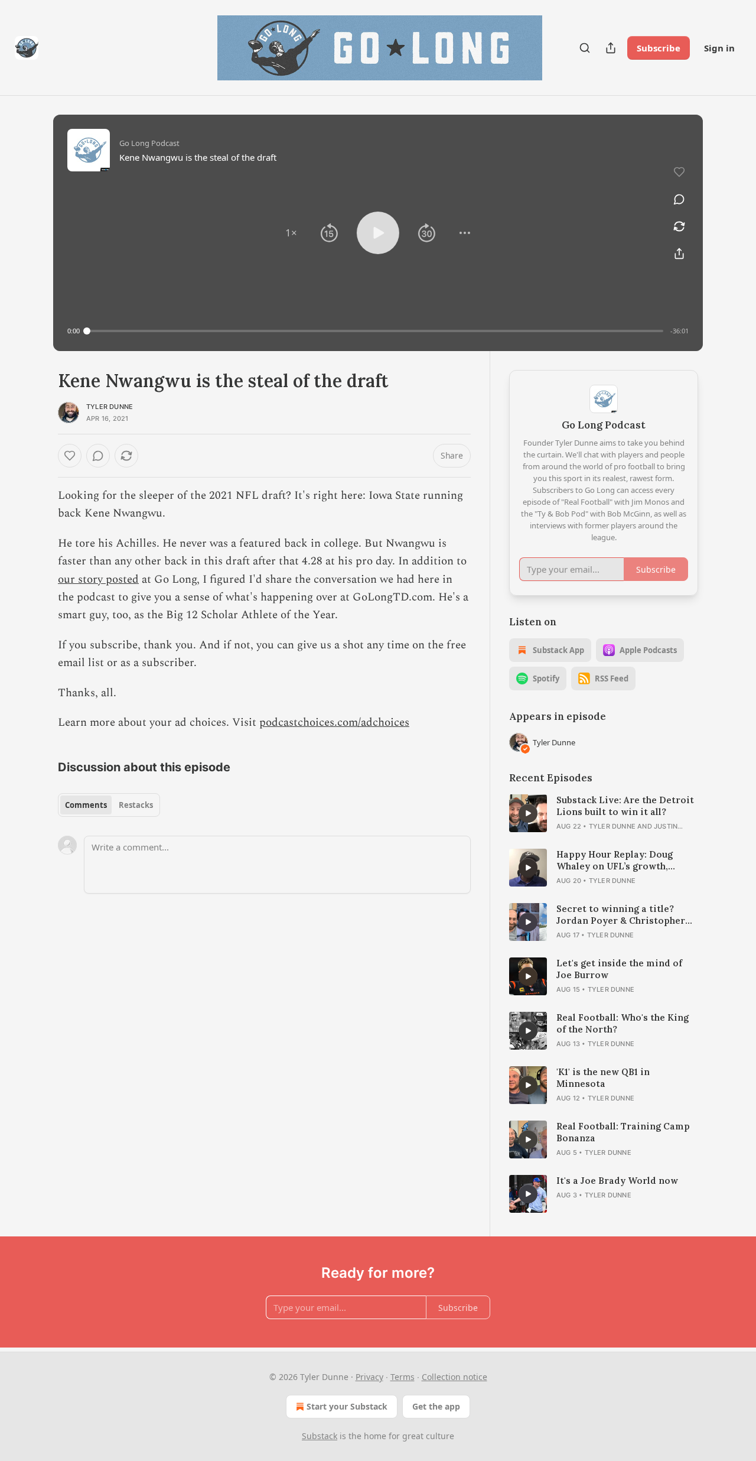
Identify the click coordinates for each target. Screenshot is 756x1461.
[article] (603, 813)
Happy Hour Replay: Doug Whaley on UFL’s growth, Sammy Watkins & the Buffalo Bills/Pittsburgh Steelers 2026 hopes (624, 860)
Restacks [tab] (136, 805)
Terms (402, 1376)
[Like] (70, 455)
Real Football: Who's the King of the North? (622, 1023)
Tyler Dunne (109, 406)
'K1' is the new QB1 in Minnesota (603, 1077)
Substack (319, 1435)
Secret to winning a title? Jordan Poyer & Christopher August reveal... (620, 915)
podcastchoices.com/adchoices (334, 722)
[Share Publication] (611, 48)
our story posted (98, 579)
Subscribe (658, 48)
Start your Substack (347, 1406)
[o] (528, 813)
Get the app (436, 1406)
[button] (291, 233)
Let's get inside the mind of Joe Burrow (619, 969)
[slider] (375, 331)
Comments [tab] (86, 805)
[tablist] (109, 805)
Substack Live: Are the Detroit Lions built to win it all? (625, 805)
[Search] (585, 48)
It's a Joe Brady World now (617, 1180)
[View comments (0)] (679, 199)
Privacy (369, 1376)
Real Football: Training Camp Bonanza (623, 1132)
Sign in (719, 48)
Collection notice (454, 1376)
